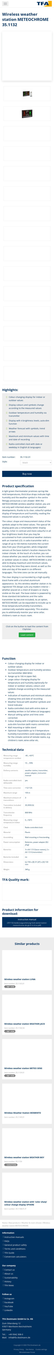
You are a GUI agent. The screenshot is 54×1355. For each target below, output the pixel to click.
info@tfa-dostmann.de (19, 1337)
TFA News (9, 1285)
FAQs (6, 1241)
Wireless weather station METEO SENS (23, 1068)
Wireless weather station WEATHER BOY (24, 1157)
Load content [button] (27, 635)
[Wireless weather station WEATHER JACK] (27, 1007)
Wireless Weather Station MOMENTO (22, 1112)
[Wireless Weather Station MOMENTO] (27, 1096)
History (7, 1281)
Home (4, 1223)
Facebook (8, 1302)
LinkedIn (8, 1310)
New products (14, 1223)
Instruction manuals (14, 1237)
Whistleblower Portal (27, 1352)
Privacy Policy (19, 1349)
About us (8, 1273)
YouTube (8, 1306)
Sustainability (11, 1277)
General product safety (15, 1245)
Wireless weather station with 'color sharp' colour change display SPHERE (25, 1203)
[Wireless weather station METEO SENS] (27, 1052)
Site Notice (30, 1349)
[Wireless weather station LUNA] (27, 963)
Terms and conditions (14, 1248)
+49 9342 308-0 (15, 1334)
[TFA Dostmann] (44, 3)
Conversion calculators (15, 1256)
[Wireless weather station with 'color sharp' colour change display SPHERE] (27, 1185)
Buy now (27, 473)
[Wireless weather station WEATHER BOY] (27, 1141)
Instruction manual (27, 922)
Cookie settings (41, 1349)
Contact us (9, 1269)
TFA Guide (9, 1252)
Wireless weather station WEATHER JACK (24, 1023)
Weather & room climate (31, 1223)
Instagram (9, 1298)
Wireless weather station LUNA (19, 979)
